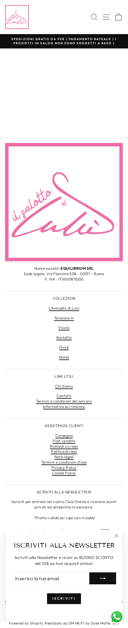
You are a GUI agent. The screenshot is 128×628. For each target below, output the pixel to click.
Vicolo (63, 327)
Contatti (64, 395)
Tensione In (64, 317)
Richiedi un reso (64, 446)
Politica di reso (64, 451)
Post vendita (64, 440)
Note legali (64, 456)
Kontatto (64, 337)
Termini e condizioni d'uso (64, 462)
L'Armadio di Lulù (64, 308)
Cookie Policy (64, 472)
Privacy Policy (64, 467)
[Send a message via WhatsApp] (117, 617)
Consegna (64, 435)
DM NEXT (77, 623)
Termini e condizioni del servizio (64, 401)
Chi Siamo (64, 386)
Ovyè (64, 347)
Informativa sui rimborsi (64, 406)
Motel (64, 357)
